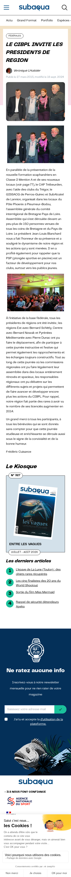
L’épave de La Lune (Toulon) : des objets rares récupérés (38, 572)
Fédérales (15, 36)
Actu (9, 20)
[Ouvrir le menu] (6, 7)
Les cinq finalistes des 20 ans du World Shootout (38, 583)
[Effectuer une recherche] (64, 7)
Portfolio (47, 20)
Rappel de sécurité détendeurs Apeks (37, 604)
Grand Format (27, 20)
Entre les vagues (25, 544)
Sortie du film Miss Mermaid (35, 592)
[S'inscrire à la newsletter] (60, 709)
